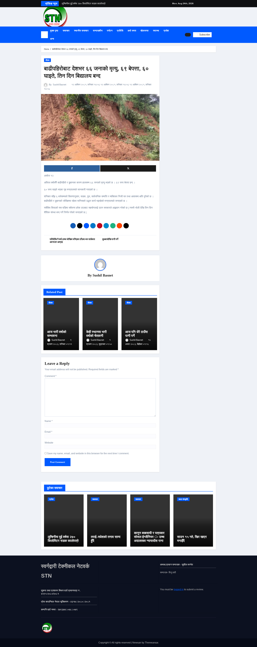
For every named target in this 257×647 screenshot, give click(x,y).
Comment (50, 376)
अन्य (52, 39)
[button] (215, 34)
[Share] (72, 168)
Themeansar (151, 642)
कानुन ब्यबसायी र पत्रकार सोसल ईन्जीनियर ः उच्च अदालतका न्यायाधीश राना (149, 537)
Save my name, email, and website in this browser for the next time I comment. (88, 453)
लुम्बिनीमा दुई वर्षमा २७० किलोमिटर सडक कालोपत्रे (63, 539)
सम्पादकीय (97, 30)
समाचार (66, 30)
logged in (179, 589)
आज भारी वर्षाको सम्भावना (56, 334)
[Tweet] (128, 168)
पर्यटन (109, 30)
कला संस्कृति (183, 499)
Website (49, 442)
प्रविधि (120, 30)
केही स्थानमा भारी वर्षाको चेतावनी (96, 334)
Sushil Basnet (59, 84)
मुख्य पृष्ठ (54, 30)
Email (48, 432)
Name (49, 421)
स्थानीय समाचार (81, 30)
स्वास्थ (156, 30)
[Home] (44, 34)
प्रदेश (166, 30)
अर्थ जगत (132, 30)
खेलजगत (145, 30)
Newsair (136, 642)
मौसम (47, 60)
